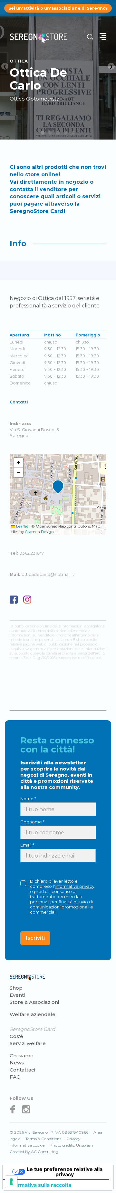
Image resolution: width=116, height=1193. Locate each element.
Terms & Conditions (43, 1138)
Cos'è (16, 1036)
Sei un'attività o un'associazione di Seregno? (58, 8)
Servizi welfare (28, 1043)
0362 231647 (31, 553)
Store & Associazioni (34, 1002)
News (17, 1063)
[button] (58, 487)
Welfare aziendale (32, 1014)
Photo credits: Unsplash (71, 1145)
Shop (16, 988)
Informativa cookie (27, 1145)
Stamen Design (39, 531)
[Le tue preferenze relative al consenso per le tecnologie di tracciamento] (11, 1182)
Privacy (73, 1138)
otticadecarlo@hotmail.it (48, 574)
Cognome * (32, 821)
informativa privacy (74, 886)
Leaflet (21, 526)
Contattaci (22, 1070)
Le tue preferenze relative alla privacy (64, 1172)
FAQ (15, 1077)
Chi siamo (22, 1055)
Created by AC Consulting (34, 1151)
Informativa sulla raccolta (39, 1185)
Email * (27, 845)
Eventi (17, 995)
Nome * (28, 798)
